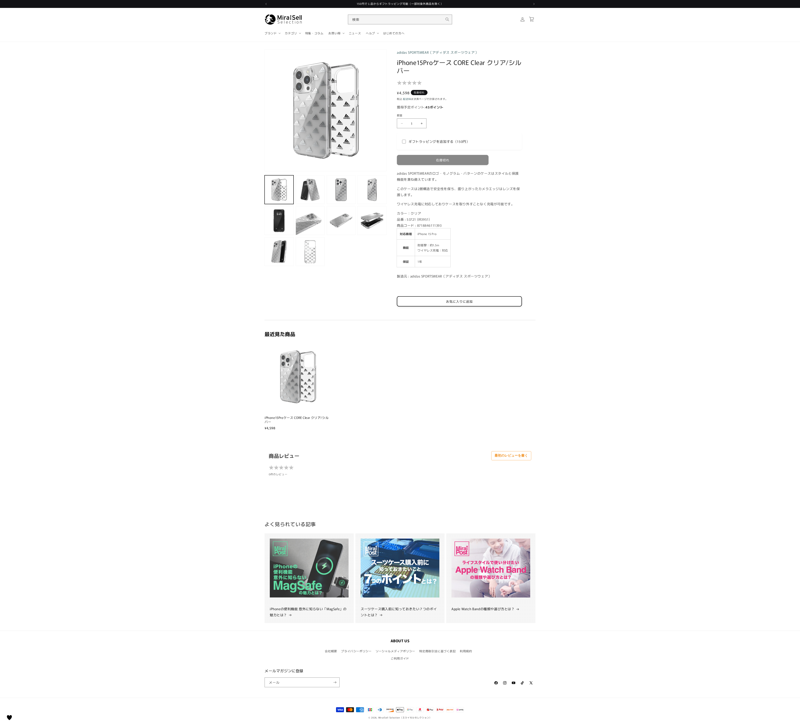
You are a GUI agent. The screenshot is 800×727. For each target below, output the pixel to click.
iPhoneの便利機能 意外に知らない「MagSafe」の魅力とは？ (308, 611)
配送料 (407, 99)
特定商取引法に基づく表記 (437, 651)
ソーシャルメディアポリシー (395, 651)
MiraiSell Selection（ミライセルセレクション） (405, 717)
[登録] (334, 682)
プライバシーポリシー (356, 651)
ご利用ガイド (400, 658)
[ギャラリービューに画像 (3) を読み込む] (341, 189)
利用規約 (466, 651)
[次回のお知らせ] (534, 4)
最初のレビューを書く (511, 455)
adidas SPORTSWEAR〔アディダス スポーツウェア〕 (437, 52)
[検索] (447, 19)
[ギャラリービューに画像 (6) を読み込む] (310, 220)
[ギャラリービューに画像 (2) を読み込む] (310, 189)
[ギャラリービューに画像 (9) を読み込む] (279, 251)
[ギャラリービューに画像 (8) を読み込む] (372, 220)
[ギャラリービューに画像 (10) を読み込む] (310, 251)
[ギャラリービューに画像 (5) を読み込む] (279, 220)
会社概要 (331, 651)
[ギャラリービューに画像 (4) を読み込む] (372, 189)
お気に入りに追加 (459, 301)
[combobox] (400, 19)
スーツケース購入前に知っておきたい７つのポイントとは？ (399, 611)
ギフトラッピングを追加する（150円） (439, 141)
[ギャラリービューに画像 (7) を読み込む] (341, 220)
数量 (399, 115)
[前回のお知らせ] (266, 4)
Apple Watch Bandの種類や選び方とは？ (483, 608)
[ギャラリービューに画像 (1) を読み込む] (279, 189)
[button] (272, 33)
